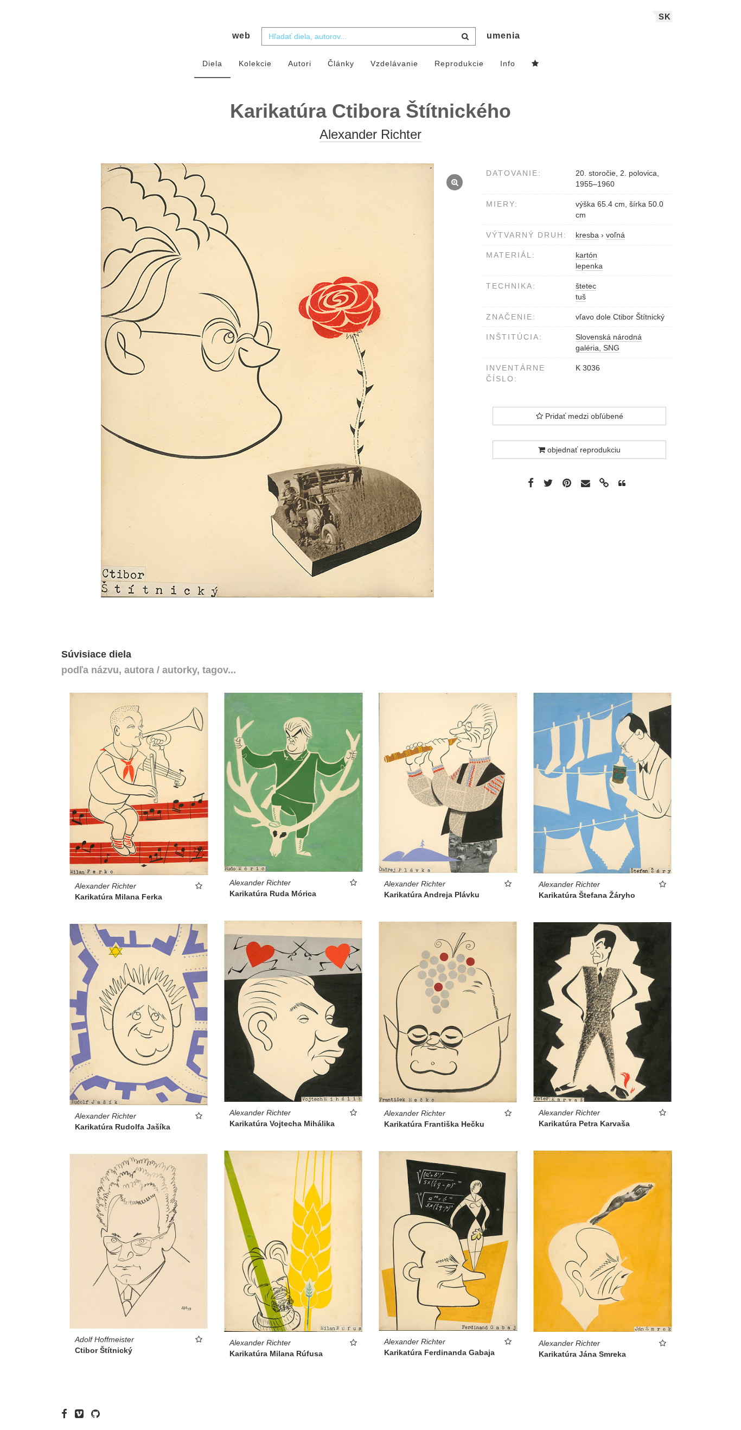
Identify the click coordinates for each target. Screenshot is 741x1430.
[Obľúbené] (535, 64)
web (241, 35)
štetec (586, 286)
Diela (212, 63)
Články (341, 63)
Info (507, 63)
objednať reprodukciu (583, 449)
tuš (581, 296)
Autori (299, 63)
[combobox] (368, 36)
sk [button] (665, 16)
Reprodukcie (459, 63)
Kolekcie (255, 63)
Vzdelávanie (394, 63)
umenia (503, 35)
